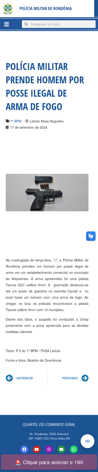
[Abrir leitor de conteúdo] (87, 441)
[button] (6, 24)
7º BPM (15, 121)
